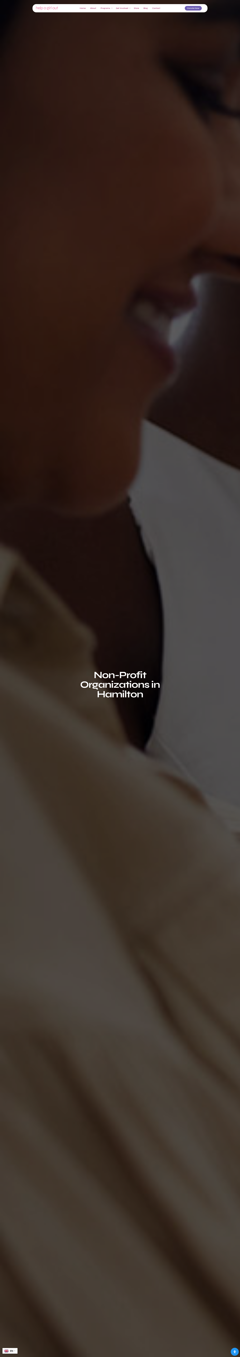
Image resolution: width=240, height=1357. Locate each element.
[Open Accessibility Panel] (235, 1352)
